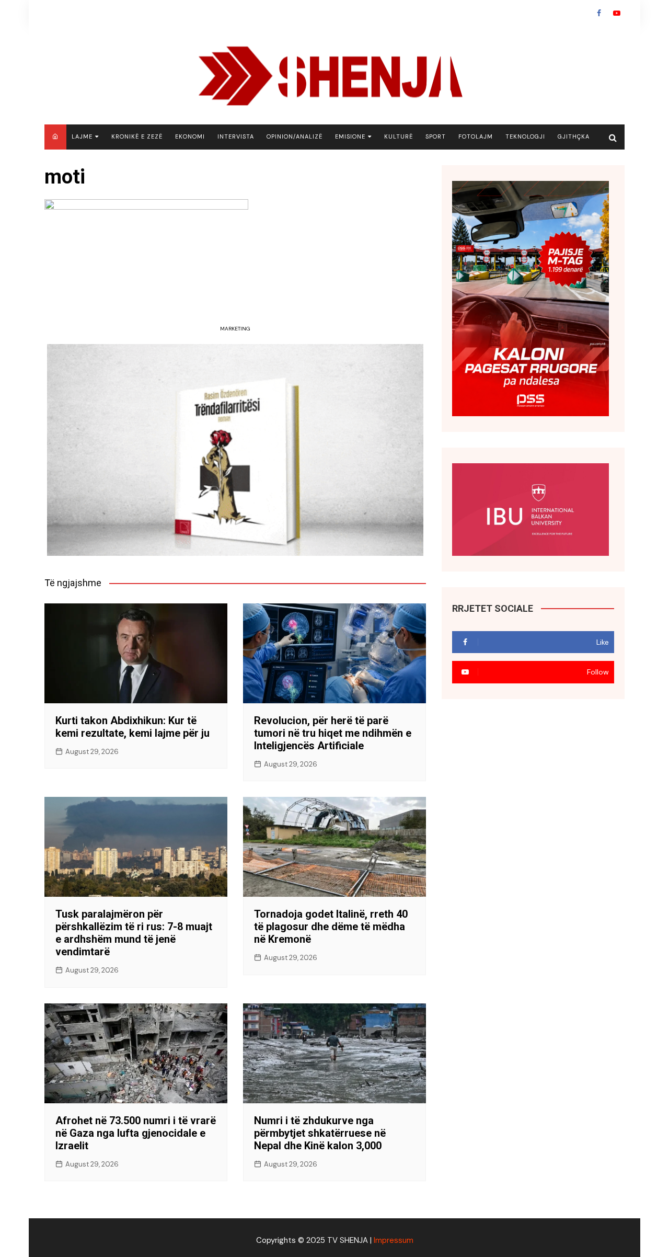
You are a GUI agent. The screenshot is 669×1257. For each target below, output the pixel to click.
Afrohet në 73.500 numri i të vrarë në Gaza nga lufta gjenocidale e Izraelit (135, 1133)
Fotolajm (475, 136)
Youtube (617, 13)
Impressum (393, 1240)
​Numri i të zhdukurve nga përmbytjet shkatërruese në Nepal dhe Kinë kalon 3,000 (320, 1133)
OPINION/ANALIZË (294, 136)
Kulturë (398, 136)
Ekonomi (190, 136)
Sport (435, 136)
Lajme (82, 136)
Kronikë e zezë (137, 136)
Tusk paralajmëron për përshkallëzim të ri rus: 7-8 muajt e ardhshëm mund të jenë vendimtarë (133, 933)
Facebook (599, 13)
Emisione (350, 136)
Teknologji (525, 136)
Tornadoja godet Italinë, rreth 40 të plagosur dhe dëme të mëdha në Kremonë (331, 926)
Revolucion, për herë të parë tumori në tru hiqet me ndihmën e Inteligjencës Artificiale (332, 733)
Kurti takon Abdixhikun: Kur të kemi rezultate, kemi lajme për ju (132, 726)
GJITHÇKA (574, 136)
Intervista (235, 136)
